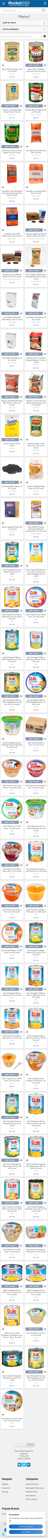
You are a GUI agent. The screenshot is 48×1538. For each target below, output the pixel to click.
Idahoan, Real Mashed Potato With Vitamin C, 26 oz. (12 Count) (12, 403)
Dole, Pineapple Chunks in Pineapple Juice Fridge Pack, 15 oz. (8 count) (12, 745)
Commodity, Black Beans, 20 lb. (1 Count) (12, 487)
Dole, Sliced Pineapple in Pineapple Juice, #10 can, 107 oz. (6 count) (35, 1209)
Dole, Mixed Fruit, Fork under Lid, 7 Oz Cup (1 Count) (12, 1420)
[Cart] (45, 3)
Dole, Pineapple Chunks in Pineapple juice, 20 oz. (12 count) (12, 1123)
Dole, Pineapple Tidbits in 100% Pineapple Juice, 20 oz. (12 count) (12, 659)
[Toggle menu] (3, 3)
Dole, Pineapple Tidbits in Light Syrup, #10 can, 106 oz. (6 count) (36, 659)
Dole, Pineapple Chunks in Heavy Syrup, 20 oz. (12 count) (12, 572)
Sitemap (5, 1492)
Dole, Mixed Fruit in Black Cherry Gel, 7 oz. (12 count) (12, 870)
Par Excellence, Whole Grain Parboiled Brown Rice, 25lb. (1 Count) (36, 277)
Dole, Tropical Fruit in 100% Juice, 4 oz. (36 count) (36, 616)
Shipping (5, 1484)
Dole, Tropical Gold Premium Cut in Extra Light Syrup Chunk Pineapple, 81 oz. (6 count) (36, 573)
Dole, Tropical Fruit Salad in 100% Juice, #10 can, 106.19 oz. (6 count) (12, 1209)
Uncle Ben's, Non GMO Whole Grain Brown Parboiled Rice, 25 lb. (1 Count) (12, 193)
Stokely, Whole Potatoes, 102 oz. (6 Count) (35, 111)
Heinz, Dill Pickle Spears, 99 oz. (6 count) (12, 70)
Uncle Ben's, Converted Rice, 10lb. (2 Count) (36, 151)
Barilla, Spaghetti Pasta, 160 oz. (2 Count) (12, 528)
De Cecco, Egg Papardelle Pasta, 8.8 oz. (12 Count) (12, 111)
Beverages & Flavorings (34, 1488)
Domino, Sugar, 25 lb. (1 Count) (12, 445)
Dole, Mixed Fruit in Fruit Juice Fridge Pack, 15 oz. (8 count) (36, 828)
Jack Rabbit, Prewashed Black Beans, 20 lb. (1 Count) (12, 318)
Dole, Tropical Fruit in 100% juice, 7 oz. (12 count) (12, 1080)
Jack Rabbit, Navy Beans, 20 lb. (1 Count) (12, 359)
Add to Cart (34, 65)
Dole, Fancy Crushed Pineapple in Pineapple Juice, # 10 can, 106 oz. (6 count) (12, 1335)
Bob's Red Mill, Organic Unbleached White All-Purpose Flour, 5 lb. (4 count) (36, 529)
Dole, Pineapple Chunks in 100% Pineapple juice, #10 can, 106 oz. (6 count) (36, 1378)
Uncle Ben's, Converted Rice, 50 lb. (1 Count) (36, 192)
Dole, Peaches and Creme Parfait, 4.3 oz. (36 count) (12, 786)
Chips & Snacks (31, 1499)
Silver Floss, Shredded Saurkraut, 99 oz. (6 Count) (36, 70)
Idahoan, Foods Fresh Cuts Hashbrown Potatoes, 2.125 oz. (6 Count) (36, 403)
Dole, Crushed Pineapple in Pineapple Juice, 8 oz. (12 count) (12, 1378)
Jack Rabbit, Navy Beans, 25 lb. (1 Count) (36, 318)
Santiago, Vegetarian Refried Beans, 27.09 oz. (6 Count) (36, 235)
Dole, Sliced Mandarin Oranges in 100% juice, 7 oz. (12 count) (36, 1081)
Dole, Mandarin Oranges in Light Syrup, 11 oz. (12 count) (12, 1037)
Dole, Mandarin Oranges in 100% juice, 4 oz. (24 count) (36, 1251)
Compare (3, 65)
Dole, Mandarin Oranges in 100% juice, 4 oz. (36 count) (36, 911)
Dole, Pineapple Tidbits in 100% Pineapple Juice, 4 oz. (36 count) (36, 702)
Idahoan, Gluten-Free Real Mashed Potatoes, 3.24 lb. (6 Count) (36, 360)
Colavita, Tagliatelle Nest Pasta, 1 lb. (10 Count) (36, 487)
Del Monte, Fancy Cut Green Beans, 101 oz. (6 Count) (12, 151)
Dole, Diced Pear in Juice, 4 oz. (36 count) (36, 1334)
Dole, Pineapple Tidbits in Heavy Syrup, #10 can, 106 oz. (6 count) (36, 1123)
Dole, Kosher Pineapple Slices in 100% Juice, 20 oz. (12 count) (36, 952)
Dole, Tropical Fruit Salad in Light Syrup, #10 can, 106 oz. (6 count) (12, 617)
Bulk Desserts (31, 1496)
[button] (44, 36)
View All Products (32, 1484)
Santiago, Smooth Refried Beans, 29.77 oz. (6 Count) (12, 276)
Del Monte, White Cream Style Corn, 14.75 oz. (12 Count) (36, 446)
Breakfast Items (32, 1492)
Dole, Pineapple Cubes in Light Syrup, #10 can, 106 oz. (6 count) (36, 1038)
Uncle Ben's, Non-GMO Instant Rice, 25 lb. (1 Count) (12, 235)
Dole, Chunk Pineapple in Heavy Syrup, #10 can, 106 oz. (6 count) (12, 1166)
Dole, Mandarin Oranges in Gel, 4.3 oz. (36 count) (12, 911)
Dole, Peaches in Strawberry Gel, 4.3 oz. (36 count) (36, 786)
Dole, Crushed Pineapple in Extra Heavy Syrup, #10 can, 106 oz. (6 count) (36, 1166)
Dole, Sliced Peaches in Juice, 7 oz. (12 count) (36, 744)
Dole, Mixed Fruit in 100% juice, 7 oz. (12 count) (12, 1251)
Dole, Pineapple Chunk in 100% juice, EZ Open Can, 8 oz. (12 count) (36, 1292)
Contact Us (6, 1488)
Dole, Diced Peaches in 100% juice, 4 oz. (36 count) (12, 951)
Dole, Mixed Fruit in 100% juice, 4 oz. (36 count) (12, 827)
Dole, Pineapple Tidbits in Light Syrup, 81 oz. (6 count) (12, 994)
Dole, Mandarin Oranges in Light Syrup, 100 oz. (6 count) (36, 870)
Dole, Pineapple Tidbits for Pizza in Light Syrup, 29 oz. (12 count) (36, 995)
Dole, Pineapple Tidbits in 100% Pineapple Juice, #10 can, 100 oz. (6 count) (12, 702)
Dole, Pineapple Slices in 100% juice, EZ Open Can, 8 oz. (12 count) (12, 1292)
